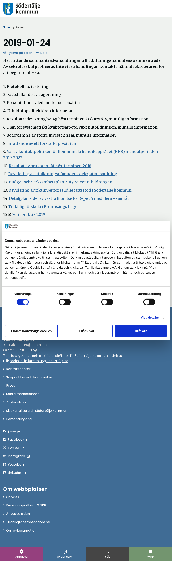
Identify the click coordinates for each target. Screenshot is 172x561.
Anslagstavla (16, 402)
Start (7, 27)
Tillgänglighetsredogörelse (28, 522)
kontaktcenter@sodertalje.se (27, 345)
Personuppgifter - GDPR (26, 505)
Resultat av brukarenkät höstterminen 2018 (50, 165)
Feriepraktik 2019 (28, 214)
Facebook (16, 439)
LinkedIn (14, 472)
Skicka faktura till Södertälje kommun (36, 410)
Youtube (14, 464)
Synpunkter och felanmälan (29, 377)
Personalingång (19, 419)
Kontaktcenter (18, 369)
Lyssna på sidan (20, 52)
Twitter (14, 447)
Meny (151, 554)
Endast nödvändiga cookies (31, 331)
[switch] (65, 302)
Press (10, 385)
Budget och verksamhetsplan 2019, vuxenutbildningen (60, 182)
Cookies (12, 497)
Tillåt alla (140, 331)
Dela (43, 52)
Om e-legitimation (21, 530)
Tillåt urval (86, 331)
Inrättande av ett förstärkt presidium (42, 143)
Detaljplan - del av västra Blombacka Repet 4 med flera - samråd (69, 198)
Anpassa (21, 554)
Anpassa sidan (18, 513)
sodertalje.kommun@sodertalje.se (39, 361)
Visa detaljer (150, 317)
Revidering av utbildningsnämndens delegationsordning (62, 173)
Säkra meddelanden (22, 394)
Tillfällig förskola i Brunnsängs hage (42, 206)
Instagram (16, 456)
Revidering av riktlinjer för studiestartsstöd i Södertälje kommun (70, 190)
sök (107, 554)
